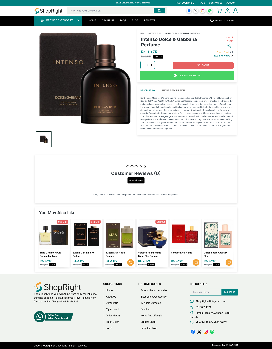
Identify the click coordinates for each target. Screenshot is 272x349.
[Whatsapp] (210, 10)
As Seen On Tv (170, 33)
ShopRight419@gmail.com (210, 301)
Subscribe (229, 291)
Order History (113, 315)
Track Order (112, 321)
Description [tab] (147, 90)
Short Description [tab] (173, 90)
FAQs (202, 3)
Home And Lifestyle (151, 315)
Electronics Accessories (154, 296)
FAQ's (109, 328)
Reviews (149, 20)
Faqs (123, 20)
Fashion (145, 309)
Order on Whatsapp (189, 75)
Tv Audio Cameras (151, 302)
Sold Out (203, 65)
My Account (112, 309)
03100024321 (203, 307)
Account (232, 3)
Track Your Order (184, 3)
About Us (108, 20)
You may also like (57, 212)
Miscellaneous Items (190, 33)
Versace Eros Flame (148, 252)
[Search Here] (159, 10)
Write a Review (136, 180)
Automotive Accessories (154, 290)
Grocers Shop (155, 33)
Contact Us (215, 3)
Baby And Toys (149, 328)
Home (92, 20)
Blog (135, 20)
